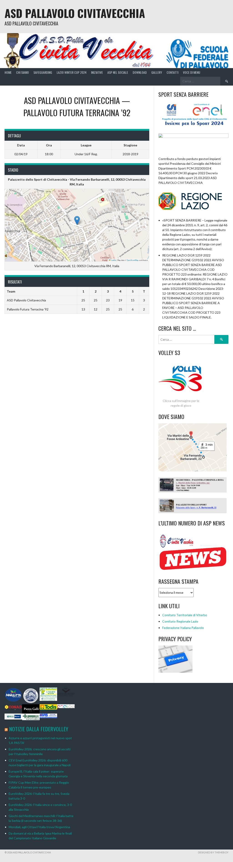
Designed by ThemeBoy (213, 852)
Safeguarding (42, 72)
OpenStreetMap (132, 260)
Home (8, 72)
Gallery (156, 72)
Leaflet (113, 260)
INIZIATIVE (97, 72)
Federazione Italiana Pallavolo (183, 628)
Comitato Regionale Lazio (180, 621)
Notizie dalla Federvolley (38, 729)
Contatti (172, 72)
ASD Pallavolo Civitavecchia (75, 13)
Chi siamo (22, 72)
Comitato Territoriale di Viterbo (184, 615)
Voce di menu (191, 72)
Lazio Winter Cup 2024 (71, 72)
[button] (77, 220)
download (140, 72)
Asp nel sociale (117, 72)
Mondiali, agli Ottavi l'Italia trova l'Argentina (39, 827)
